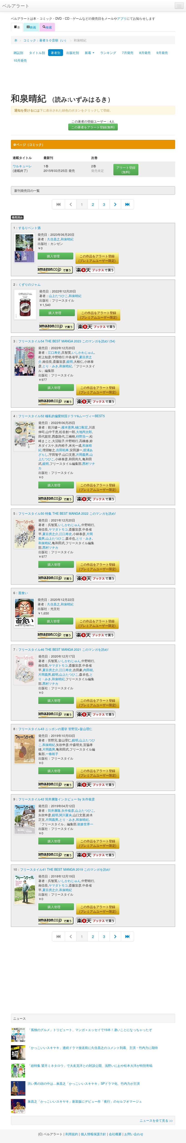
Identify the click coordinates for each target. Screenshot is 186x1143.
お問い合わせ (133, 1134)
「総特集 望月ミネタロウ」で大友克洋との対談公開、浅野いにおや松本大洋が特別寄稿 (90, 1065)
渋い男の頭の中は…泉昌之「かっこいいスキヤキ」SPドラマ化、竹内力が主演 (84, 1083)
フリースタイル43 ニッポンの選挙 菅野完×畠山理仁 (55, 728)
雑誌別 (18, 52)
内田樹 (88, 670)
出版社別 (72, 52)
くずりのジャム (29, 284)
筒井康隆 (54, 810)
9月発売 (162, 52)
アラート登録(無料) (125, 169)
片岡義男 (82, 454)
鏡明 (69, 361)
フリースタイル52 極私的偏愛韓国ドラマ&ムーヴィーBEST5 (61, 416)
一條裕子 (52, 753)
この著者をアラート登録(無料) (93, 127)
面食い (23, 592)
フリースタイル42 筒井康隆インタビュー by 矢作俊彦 (56, 799)
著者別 (55, 52)
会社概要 (115, 1134)
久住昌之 (53, 239)
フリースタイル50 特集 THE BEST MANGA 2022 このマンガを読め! (67, 513)
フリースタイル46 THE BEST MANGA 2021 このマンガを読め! (63, 649)
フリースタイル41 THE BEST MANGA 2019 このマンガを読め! (65, 869)
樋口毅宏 (81, 427)
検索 (49, 27)
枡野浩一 (82, 436)
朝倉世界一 (85, 824)
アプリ (122, 18)
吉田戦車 (62, 450)
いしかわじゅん (83, 352)
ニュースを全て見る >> (156, 1120)
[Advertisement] (93, 80)
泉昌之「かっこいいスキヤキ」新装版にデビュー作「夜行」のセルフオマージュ (85, 1101)
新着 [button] (88, 52)
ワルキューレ (22, 166)
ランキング (108, 52)
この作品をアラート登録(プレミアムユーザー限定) (97, 258)
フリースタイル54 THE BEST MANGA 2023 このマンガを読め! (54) (66, 341)
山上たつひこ (58, 295)
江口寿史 (54, 352)
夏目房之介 (50, 533)
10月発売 (20, 60)
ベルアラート (15, 5)
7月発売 (127, 52)
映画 (33, 27)
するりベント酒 (29, 227)
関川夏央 (65, 815)
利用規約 (71, 1134)
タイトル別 (37, 52)
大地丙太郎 (84, 431)
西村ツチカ (50, 547)
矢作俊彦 (67, 810)
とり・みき (50, 366)
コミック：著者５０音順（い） (45, 40)
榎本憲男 (67, 427)
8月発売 (145, 52)
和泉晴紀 (67, 239)
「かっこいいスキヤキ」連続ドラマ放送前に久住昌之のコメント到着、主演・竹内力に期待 (93, 1047)
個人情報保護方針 (93, 1134)
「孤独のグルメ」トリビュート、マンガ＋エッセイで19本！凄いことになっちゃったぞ (90, 1029)
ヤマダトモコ (58, 529)
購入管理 (53, 256)
